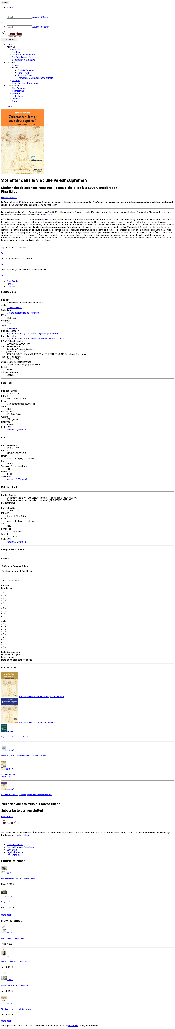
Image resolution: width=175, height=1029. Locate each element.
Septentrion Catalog (16, 333)
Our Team (16, 52)
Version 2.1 (12, 429)
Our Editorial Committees (24, 54)
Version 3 (22, 429)
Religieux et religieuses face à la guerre (15, 902)
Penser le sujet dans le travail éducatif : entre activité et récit (23, 756)
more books (7, 914)
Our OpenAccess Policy (23, 57)
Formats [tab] (10, 284)
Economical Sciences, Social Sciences (46, 338)
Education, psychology (38, 333)
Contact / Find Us (15, 844)
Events (15, 101)
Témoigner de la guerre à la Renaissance (16, 1009)
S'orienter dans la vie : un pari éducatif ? (37, 722)
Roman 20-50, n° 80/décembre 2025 (14, 962)
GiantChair (73, 1025)
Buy (2, 253)
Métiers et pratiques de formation (23, 312)
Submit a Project (25, 75)
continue (26, 835)
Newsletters (7, 816)
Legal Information (15, 852)
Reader (15, 65)
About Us (16, 49)
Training (55, 333)
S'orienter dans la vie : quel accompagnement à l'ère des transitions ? (26, 795)
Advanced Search (40, 17)
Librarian (16, 80)
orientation (12, 328)
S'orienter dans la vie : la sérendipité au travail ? (41, 696)
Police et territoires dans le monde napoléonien (19, 878)
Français (11, 7)
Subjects (16, 93)
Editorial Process (26, 70)
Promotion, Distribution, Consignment (35, 78)
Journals (16, 98)
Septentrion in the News (23, 59)
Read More (46, 214)
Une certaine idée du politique (12, 938)
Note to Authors (25, 72)
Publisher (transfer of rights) (25, 83)
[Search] (2, 22)
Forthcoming (18, 91)
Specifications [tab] (13, 281)
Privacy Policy (13, 855)
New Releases (19, 88)
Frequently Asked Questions (20, 847)
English (5, 3)
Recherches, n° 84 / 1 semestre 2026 (15, 985)
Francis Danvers (9, 197)
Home (9, 44)
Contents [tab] (11, 286)
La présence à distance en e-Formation (15, 737)
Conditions (12, 849)
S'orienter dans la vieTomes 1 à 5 (8, 775)
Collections (17, 96)
